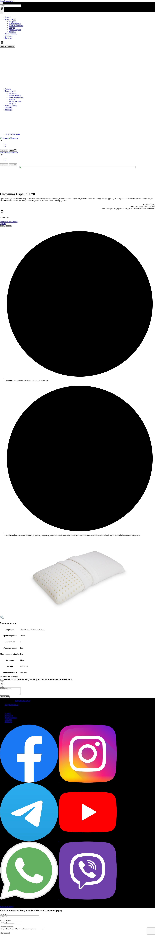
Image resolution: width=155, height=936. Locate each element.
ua (5, 144)
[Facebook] (29, 782)
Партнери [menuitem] (8, 38)
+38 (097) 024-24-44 (12, 134)
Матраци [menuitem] (12, 32)
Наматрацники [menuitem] (15, 24)
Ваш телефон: (5, 920)
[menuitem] (14, 19)
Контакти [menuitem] (8, 36)
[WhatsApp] (29, 899)
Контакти (8, 720)
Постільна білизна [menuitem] (16, 26)
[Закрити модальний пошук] (1, 3)
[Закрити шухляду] (1, 13)
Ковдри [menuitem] (12, 28)
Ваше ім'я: (4, 914)
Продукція (9, 716)
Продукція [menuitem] (9, 19)
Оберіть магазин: (6, 927)
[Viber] (88, 899)
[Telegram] (29, 840)
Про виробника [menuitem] (11, 34)
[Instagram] (88, 782)
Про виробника (11, 718)
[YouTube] (88, 840)
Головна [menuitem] (8, 17)
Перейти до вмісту (7, 1)
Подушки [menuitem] (12, 22)
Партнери (8, 722)
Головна (8, 713)
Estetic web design (6, 907)
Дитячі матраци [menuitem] (15, 30)
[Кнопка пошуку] (2, 9)
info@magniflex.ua (11, 705)
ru (5, 146)
